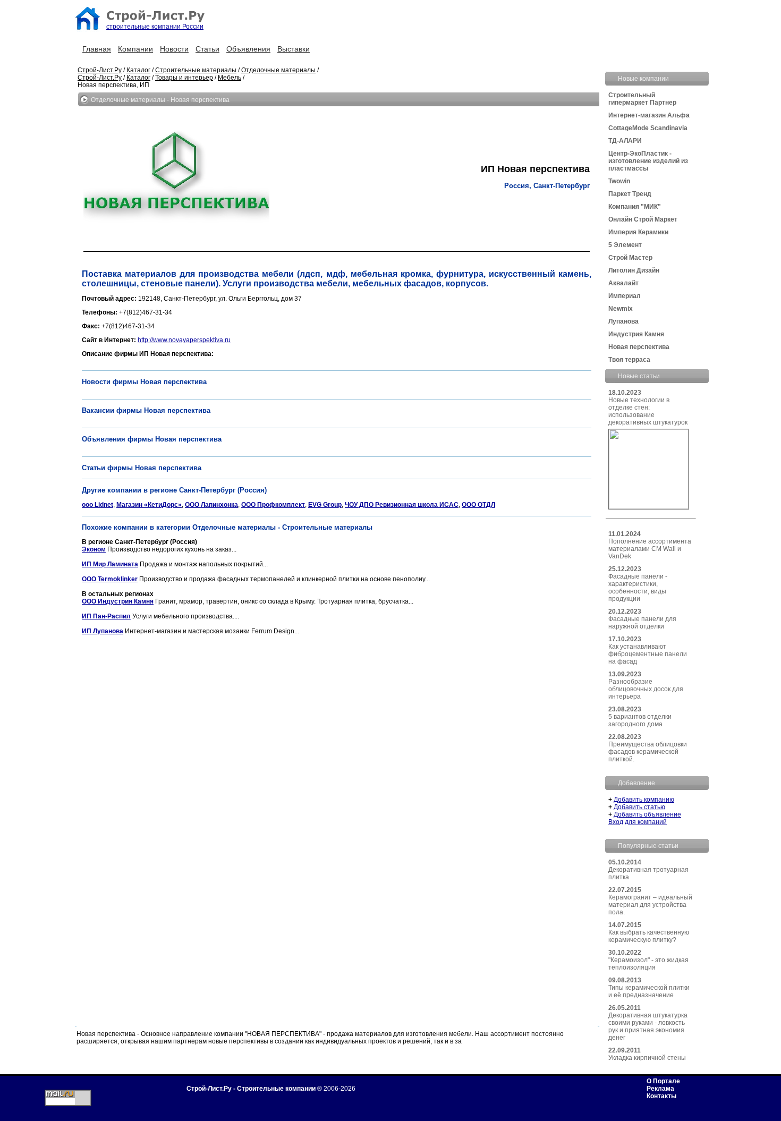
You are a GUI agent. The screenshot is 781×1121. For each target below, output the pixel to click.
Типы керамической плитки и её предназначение (649, 991)
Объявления (248, 49)
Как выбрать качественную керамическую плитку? (648, 936)
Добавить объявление (647, 814)
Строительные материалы (195, 70)
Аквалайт (623, 283)
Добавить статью (639, 807)
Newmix (620, 308)
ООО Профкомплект (273, 504)
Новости (174, 49)
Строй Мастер (630, 257)
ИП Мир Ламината (110, 564)
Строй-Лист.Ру (100, 70)
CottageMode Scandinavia (647, 128)
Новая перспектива (638, 347)
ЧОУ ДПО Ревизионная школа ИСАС (402, 504)
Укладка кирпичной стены (647, 1057)
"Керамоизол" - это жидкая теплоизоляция (648, 963)
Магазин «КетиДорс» (149, 504)
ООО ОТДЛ (478, 504)
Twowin (619, 181)
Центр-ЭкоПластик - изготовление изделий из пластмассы (648, 161)
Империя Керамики (638, 232)
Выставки (293, 49)
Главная (96, 49)
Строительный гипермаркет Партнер (642, 98)
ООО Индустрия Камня (118, 601)
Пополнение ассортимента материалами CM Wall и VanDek (649, 549)
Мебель (229, 77)
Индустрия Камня (636, 334)
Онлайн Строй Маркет (642, 219)
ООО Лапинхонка (211, 504)
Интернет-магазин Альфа (649, 115)
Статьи (207, 49)
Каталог (138, 70)
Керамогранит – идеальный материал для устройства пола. (650, 905)
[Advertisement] (275, 666)
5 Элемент (625, 245)
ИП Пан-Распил (106, 616)
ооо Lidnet (97, 504)
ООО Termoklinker (110, 579)
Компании (135, 49)
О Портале (663, 1081)
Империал (624, 296)
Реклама (660, 1088)
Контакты (661, 1096)
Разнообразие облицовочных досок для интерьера (645, 689)
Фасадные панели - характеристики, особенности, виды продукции (637, 587)
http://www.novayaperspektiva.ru (184, 340)
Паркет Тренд (629, 194)
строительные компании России (154, 26)
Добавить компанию (644, 799)
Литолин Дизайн (633, 270)
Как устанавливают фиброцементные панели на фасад (647, 654)
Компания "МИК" (634, 206)
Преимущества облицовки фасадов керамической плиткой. (647, 752)
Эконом (94, 549)
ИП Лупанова (102, 631)
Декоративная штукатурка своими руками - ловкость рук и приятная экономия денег (647, 1026)
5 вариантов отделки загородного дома (640, 720)
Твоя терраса (629, 359)
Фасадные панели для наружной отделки (642, 622)
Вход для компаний (637, 822)
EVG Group (325, 504)
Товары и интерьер (184, 77)
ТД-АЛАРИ (625, 141)
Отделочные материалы (278, 70)
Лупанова (623, 321)
